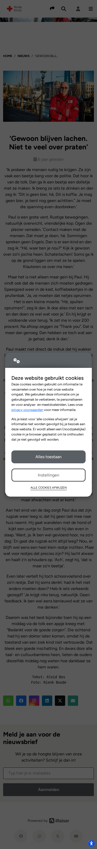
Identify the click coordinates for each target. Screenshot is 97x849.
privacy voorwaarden (27, 410)
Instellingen (48, 475)
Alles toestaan (48, 456)
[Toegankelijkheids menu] (91, 843)
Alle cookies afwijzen (49, 487)
